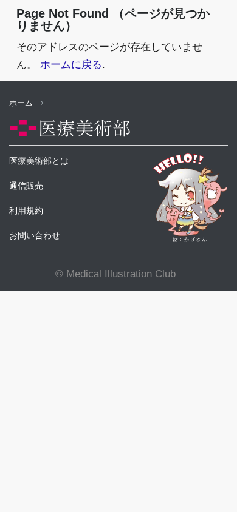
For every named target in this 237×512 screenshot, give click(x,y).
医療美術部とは (39, 161)
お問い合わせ (34, 235)
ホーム (22, 102)
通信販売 (26, 185)
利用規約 (26, 210)
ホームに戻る (71, 64)
